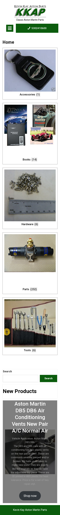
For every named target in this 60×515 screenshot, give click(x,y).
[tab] (9, 28)
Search (7, 371)
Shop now (30, 496)
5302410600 (39, 28)
